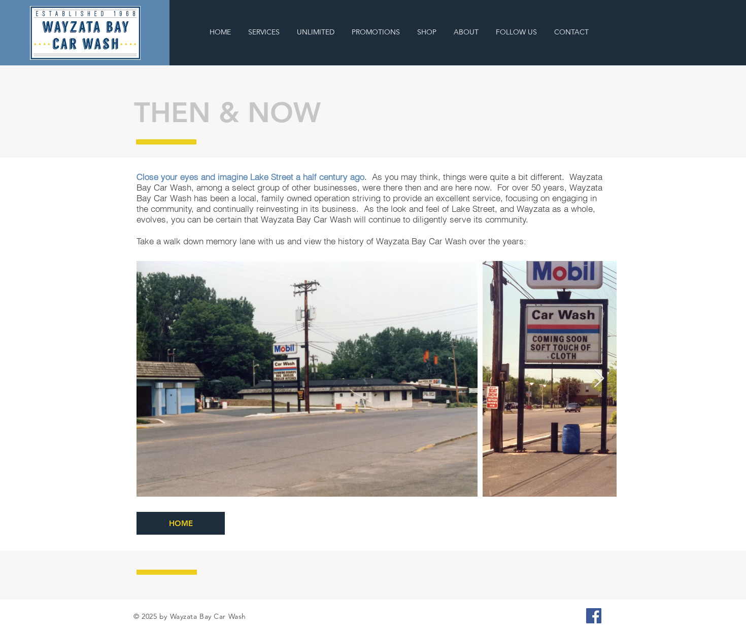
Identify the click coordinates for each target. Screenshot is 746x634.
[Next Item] (599, 379)
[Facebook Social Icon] (593, 615)
